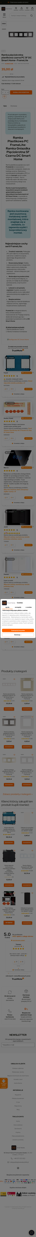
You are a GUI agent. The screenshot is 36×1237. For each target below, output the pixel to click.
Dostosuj (17, 635)
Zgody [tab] (7, 607)
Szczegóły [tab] (18, 607)
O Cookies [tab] (29, 607)
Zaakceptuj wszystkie (18, 630)
